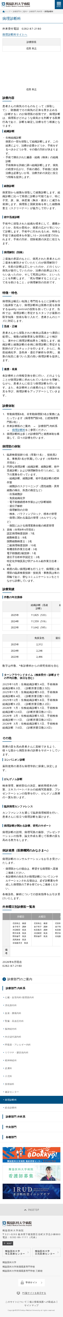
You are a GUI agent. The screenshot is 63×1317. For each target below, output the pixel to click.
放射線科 (9, 1084)
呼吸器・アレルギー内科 (18, 1044)
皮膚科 (8, 1068)
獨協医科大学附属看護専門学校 (18, 1266)
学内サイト (31, 1282)
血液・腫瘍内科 (13, 1013)
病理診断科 (18, 429)
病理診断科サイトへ (14, 34)
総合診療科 (11, 1107)
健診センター (12, 1091)
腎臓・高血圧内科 (14, 1021)
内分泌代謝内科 (13, 1036)
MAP (9, 1243)
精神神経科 (11, 1060)
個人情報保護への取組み (42, 1301)
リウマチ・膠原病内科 (16, 1052)
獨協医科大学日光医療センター (45, 1252)
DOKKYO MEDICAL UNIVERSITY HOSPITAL (15, 4)
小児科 (8, 1076)
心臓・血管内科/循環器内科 (19, 997)
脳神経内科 (11, 1028)
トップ (7, 11)
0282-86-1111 (19, 1237)
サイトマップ (31, 1305)
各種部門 (11, 1137)
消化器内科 (11, 1005)
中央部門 (11, 1127)
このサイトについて (16, 1301)
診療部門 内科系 (35, 11)
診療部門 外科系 (16, 1116)
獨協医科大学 (9, 1262)
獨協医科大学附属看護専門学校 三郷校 (22, 1270)
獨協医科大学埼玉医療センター (15, 1252)
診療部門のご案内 (20, 11)
